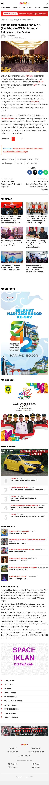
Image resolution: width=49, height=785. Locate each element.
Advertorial (13, 539)
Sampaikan (19, 163)
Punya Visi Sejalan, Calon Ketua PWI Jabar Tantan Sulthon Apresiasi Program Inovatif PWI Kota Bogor (22, 598)
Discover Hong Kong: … (18, 579)
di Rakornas (22, 159)
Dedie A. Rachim (7, 118)
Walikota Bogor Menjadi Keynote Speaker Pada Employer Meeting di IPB (10, 267)
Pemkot (29, 76)
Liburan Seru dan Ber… (18, 570)
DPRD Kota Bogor (11, 709)
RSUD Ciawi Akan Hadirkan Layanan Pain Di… (27, 508)
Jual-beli (24, 558)
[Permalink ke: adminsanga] (3, 36)
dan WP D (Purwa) (8, 159)
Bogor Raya (15, 505)
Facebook (14, 764)
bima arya (8, 689)
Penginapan (19, 487)
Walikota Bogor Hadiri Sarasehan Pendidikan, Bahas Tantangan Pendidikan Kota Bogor (35, 268)
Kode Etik (12, 749)
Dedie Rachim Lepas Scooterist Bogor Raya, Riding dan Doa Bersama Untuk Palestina (37, 184)
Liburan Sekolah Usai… (18, 533)
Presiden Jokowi (11, 717)
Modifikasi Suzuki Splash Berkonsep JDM (27, 516)
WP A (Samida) (32, 163)
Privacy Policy (24, 755)
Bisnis (11, 531)
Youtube (37, 768)
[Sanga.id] (24, 3)
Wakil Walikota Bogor (13, 701)
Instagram (14, 768)
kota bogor (9, 685)
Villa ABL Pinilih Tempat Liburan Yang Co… (28, 489)
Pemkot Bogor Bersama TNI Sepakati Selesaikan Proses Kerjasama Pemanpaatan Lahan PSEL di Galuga (36, 219)
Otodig (13, 478)
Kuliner (23, 576)
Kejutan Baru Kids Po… (18, 551)
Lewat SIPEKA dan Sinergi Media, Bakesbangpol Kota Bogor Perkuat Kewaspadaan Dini (36, 244)
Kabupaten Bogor (32, 505)
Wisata (26, 487)
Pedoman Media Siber (36, 752)
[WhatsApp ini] (45, 172)
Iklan (13, 487)
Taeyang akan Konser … (19, 560)
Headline (22, 505)
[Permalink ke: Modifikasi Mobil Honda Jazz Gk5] (24, 462)
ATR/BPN (35, 101)
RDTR (40, 81)
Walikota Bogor (10, 697)
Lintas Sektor (33, 159)
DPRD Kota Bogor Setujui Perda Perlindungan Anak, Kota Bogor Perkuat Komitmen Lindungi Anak (11, 219)
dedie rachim (9, 681)
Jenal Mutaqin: (10, 705)
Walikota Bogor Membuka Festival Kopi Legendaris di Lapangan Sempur (11, 243)
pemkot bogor (7, 163)
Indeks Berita (12, 752)
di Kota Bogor (10, 713)
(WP (35, 85)
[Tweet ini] (35, 172)
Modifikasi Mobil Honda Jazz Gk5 (24, 480)
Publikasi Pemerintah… (18, 543)
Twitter (37, 764)
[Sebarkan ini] (29, 172)
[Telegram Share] (40, 172)
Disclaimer (36, 749)
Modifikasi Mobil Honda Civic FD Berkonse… (24, 499)
